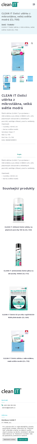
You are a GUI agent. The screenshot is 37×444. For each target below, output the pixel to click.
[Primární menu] (33, 4)
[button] (32, 43)
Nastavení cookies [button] (9, 439)
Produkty (10, 24)
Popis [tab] (19, 154)
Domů (4, 24)
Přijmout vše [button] (23, 439)
